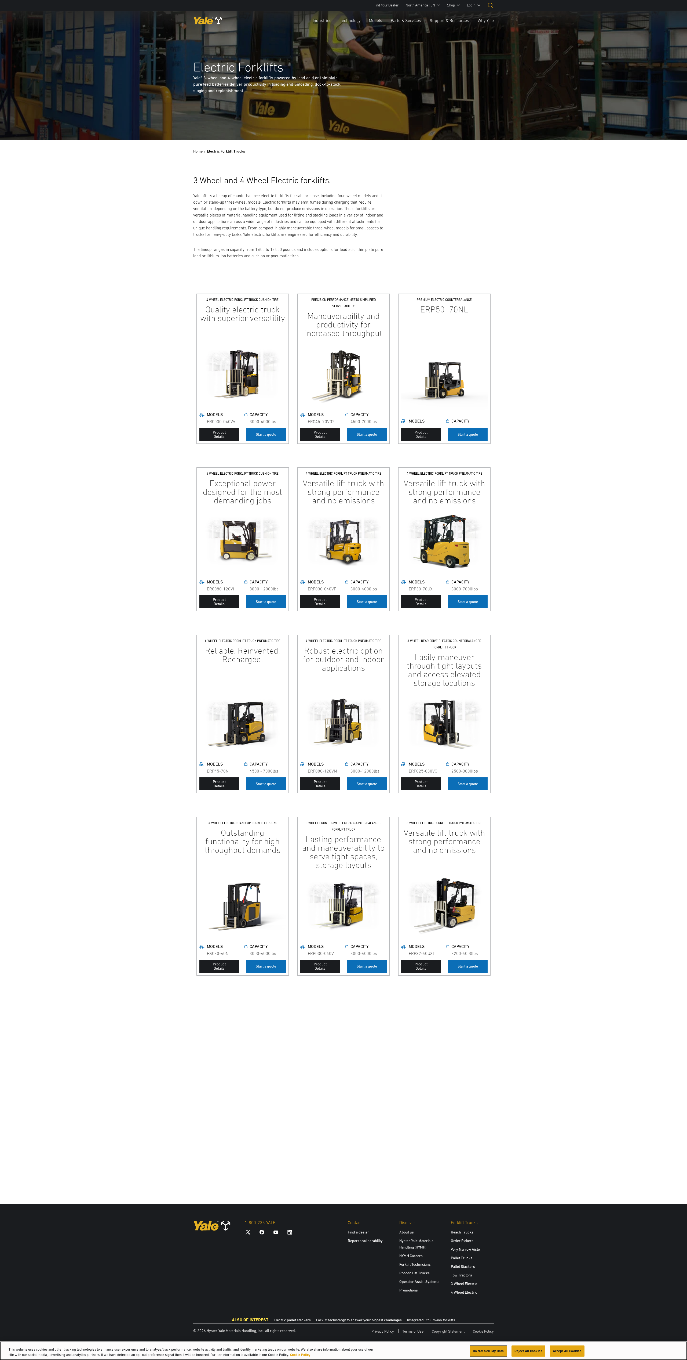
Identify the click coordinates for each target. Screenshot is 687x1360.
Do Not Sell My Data (488, 1351)
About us (406, 1232)
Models (375, 20)
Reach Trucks (462, 1232)
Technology (350, 20)
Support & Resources (449, 20)
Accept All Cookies (567, 1351)
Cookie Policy (483, 1331)
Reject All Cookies (528, 1351)
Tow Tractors (461, 1275)
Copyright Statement (448, 1331)
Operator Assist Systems (419, 1281)
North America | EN (420, 5)
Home (198, 151)
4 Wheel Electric (464, 1292)
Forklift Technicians (415, 1264)
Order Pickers (462, 1241)
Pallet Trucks (461, 1258)
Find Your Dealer (386, 5)
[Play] (670, 123)
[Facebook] (262, 1232)
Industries (322, 20)
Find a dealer (358, 1232)
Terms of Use (412, 1331)
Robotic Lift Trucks (414, 1273)
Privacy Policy (382, 1331)
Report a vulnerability (365, 1241)
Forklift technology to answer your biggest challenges (359, 1320)
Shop (451, 5)
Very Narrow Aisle (465, 1249)
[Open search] (490, 5)
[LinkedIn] (290, 1232)
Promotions (408, 1290)
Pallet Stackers (463, 1266)
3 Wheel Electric (464, 1284)
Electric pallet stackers (292, 1320)
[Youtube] (276, 1232)
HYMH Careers (411, 1256)
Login (471, 5)
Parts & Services (406, 20)
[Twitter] (248, 1232)
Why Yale (486, 20)
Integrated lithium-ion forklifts (431, 1320)
